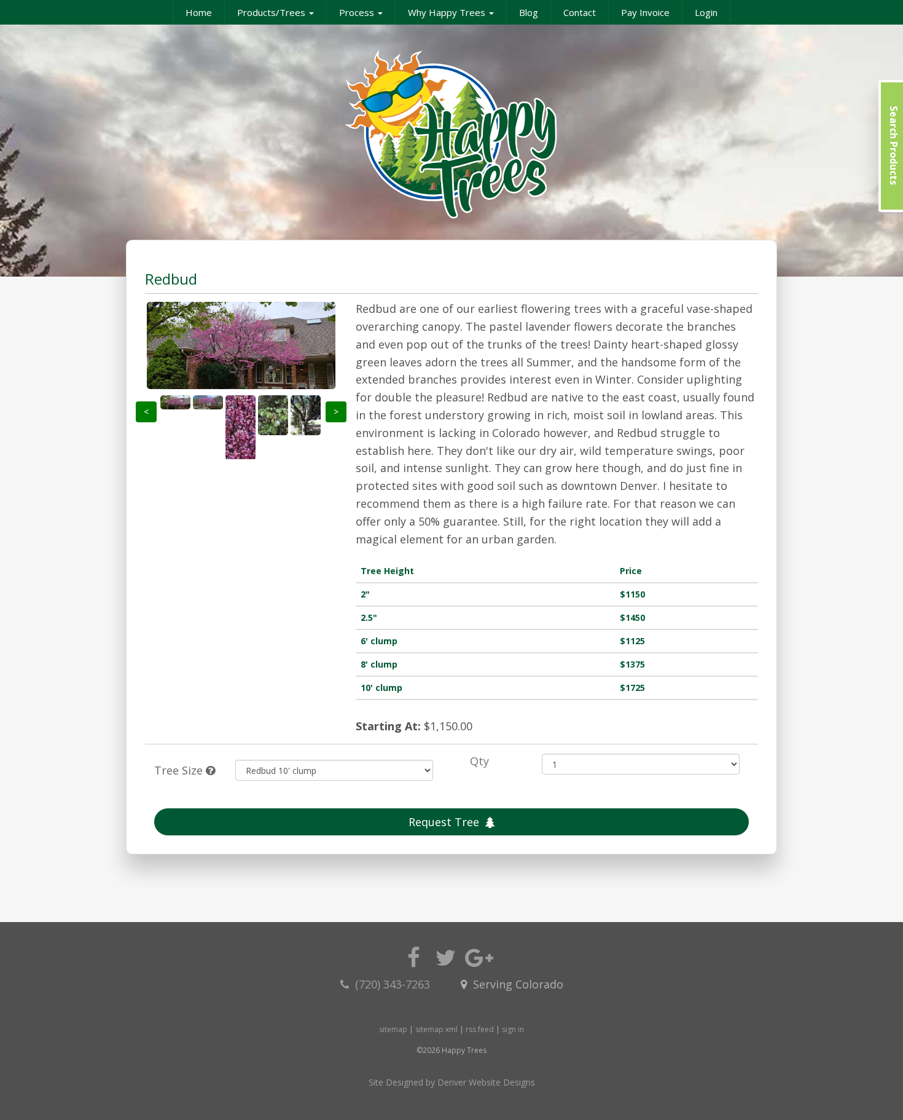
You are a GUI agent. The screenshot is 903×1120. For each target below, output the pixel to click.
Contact (579, 12)
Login (706, 12)
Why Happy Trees (448, 12)
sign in (513, 1029)
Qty (479, 761)
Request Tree (443, 821)
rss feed (480, 1029)
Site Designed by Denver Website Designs (452, 1082)
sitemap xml (436, 1029)
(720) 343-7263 (394, 984)
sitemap (393, 1029)
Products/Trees (272, 12)
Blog (528, 12)
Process (358, 12)
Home (199, 12)
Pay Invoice (645, 12)
